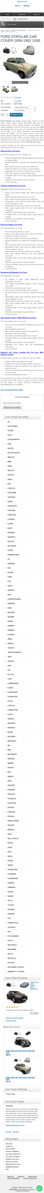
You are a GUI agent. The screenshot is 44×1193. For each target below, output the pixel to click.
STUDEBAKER (13, 878)
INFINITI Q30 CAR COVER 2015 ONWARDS (34, 985)
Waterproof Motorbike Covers (15, 1125)
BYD (9, 484)
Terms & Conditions (12, 1151)
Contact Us (36, 14)
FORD (7, 30)
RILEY (10, 834)
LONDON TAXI (13, 710)
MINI (9, 750)
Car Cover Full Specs (13, 1156)
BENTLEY (11, 457)
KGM (9, 666)
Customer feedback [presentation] (22, 397)
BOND (10, 466)
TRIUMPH (11, 914)
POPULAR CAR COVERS (18, 30)
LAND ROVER (13, 692)
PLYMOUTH (12, 799)
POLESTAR (12, 803)
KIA (9, 670)
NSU (9, 772)
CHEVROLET (12, 506)
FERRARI (11, 564)
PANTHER (11, 785)
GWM (9, 608)
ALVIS (10, 435)
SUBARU (11, 883)
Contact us (9, 1146)
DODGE (10, 550)
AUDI (9, 444)
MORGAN (11, 759)
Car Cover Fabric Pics (13, 1154)
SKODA (10, 861)
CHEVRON (11, 510)
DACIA (10, 528)
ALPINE (10, 431)
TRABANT (11, 909)
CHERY (10, 501)
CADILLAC (11, 488)
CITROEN (11, 519)
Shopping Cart (22, 14)
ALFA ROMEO (13, 426)
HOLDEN (11, 617)
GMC (9, 595)
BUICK (10, 479)
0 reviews (17, 97)
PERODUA (11, 790)
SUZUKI (10, 892)
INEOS (10, 639)
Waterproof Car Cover (13, 1164)
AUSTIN (10, 448)
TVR (9, 918)
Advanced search (23, 18)
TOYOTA (11, 905)
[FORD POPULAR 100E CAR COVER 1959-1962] (22, 1066)
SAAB (10, 847)
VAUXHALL (12, 927)
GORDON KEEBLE (14, 599)
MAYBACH (11, 728)
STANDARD (12, 874)
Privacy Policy (10, 1149)
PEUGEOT (11, 794)
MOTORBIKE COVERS (16, 967)
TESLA (10, 901)
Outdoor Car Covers (12, 1159)
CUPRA (10, 524)
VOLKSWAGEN (13, 936)
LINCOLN (11, 705)
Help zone (9, 1144)
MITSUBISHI (12, 754)
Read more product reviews (14, 1018)
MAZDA (10, 732)
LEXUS (10, 701)
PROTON (11, 816)
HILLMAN (11, 612)
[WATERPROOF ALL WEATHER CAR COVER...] (14, 89)
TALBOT (11, 896)
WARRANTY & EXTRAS (16, 971)
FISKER (10, 572)
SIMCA (10, 856)
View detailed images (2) (21, 82)
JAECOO (11, 648)
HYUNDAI (11, 634)
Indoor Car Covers (12, 1162)
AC (9, 422)
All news (8, 1132)
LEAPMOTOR (12, 697)
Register (27, 5)
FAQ (7, 1169)
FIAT (9, 568)
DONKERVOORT (13, 555)
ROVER (10, 843)
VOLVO (10, 940)
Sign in (17, 5)
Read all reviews (11, 1020)
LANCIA (10, 688)
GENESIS (11, 590)
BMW (9, 462)
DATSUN (11, 541)
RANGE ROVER (13, 821)
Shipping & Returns (12, 1167)
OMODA (10, 776)
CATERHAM (12, 493)
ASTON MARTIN (13, 439)
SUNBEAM (11, 887)
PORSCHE (11, 812)
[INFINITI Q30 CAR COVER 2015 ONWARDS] (17, 1004)
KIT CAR (11, 674)
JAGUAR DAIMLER (14, 652)
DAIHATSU (11, 537)
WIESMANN (12, 949)
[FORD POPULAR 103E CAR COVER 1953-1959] (22, 1039)
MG (9, 745)
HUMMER (11, 630)
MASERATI (11, 723)
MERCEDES (12, 741)
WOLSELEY (12, 958)
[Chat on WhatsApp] (39, 1188)
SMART (10, 865)
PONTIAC (11, 807)
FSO (9, 581)
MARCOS (11, 719)
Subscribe (16, 1132)
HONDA (10, 621)
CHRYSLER (12, 515)
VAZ (9, 932)
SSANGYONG (12, 869)
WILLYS (10, 954)
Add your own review (12, 407)
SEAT (10, 852)
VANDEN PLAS (13, 923)
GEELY (10, 586)
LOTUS (10, 714)
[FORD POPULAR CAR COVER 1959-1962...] (6, 89)
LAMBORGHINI (13, 683)
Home (2, 30)
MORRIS (11, 763)
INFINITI (10, 643)
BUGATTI (11, 475)
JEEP (10, 657)
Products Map (10, 1094)
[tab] (22, 397)
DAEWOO (11, 532)
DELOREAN (12, 546)
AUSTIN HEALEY (14, 453)
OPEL (10, 781)
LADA (10, 679)
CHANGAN (11, 497)
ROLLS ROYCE (13, 838)
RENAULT (11, 830)
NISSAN (10, 767)
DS (9, 559)
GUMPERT (11, 603)
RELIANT (11, 825)
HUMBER (11, 626)
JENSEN (11, 661)
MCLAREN (11, 736)
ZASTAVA (11, 963)
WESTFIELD (12, 945)
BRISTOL (11, 470)
